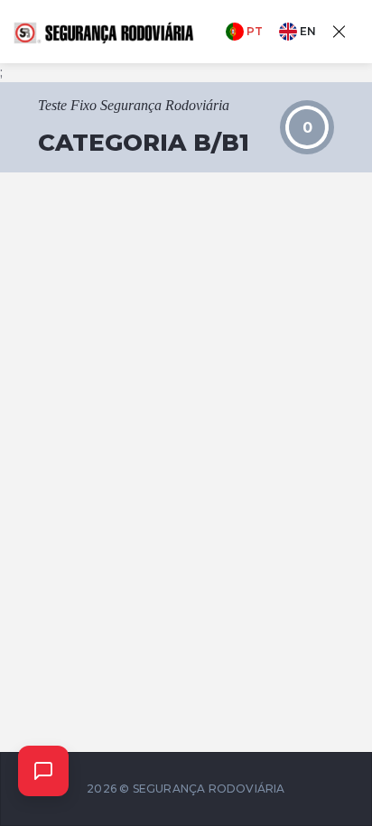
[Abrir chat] (43, 771)
